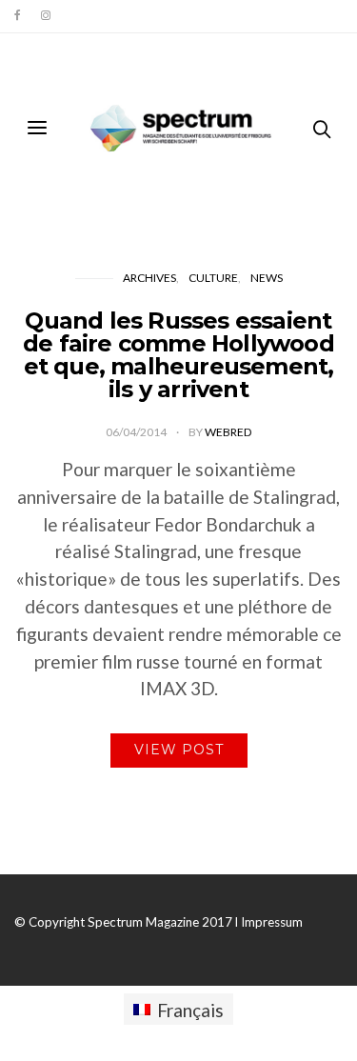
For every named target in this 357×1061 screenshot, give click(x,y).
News (266, 277)
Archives (149, 277)
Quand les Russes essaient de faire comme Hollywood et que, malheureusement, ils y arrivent (178, 355)
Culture (213, 277)
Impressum (272, 922)
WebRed (228, 432)
